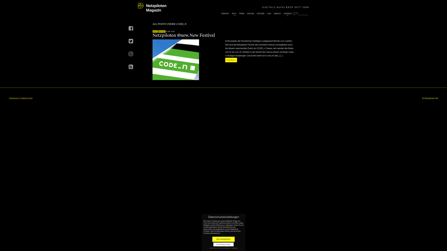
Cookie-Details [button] (214, 248)
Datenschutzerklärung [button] (224, 248)
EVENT (155, 31)
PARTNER (162, 31)
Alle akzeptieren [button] (223, 239)
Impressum (14, 98)
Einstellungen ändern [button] (224, 244)
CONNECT (288, 14)
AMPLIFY (277, 14)
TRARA (241, 14)
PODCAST (225, 14)
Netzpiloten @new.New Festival (183, 35)
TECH (234, 14)
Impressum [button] (235, 248)
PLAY (269, 14)
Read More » (231, 60)
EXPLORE (260, 14)
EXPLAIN (250, 14)
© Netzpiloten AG (430, 98)
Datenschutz (27, 98)
